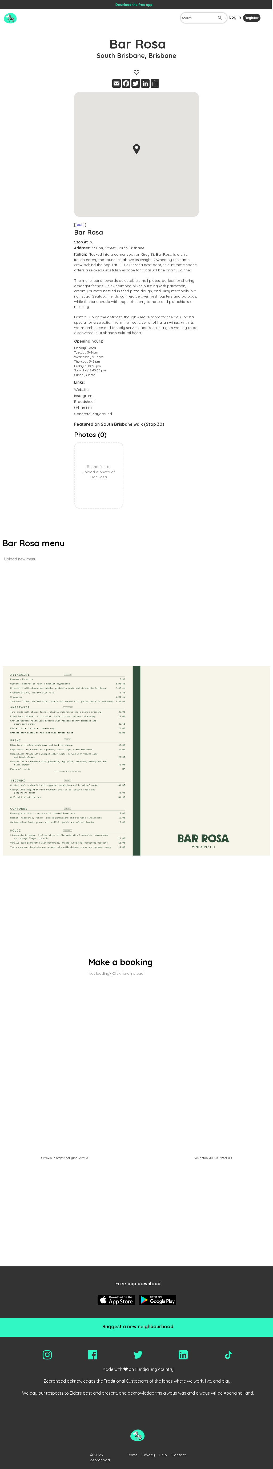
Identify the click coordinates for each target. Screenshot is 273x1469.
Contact (178, 1454)
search (220, 18)
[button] (136, 149)
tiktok (228, 1355)
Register (252, 18)
